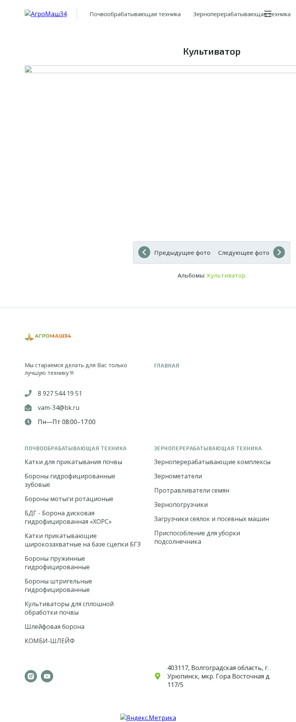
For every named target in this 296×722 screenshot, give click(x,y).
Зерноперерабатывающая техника (242, 14)
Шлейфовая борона (54, 626)
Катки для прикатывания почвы (73, 462)
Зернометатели (178, 476)
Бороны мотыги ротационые (69, 499)
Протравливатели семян (191, 490)
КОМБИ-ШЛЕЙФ (50, 641)
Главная (167, 365)
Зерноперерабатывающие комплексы (212, 462)
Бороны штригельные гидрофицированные (58, 585)
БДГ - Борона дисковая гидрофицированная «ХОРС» (68, 517)
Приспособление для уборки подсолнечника (197, 537)
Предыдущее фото (182, 252)
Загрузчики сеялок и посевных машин (211, 519)
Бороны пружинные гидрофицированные (57, 562)
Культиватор (226, 275)
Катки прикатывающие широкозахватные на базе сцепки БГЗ (83, 539)
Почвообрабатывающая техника (135, 14)
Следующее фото (243, 252)
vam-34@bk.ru (58, 407)
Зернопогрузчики (181, 504)
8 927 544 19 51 (60, 393)
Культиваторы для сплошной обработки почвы (69, 608)
